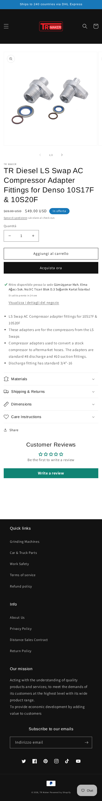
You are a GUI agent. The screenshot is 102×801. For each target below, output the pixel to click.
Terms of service (23, 575)
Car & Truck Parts (23, 552)
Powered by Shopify (60, 792)
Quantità (10, 226)
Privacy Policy (20, 628)
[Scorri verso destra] (61, 154)
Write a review (51, 473)
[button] (6, 26)
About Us (17, 617)
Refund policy (21, 586)
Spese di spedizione (15, 217)
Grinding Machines (24, 541)
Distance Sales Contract (29, 639)
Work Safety (19, 564)
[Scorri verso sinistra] (40, 154)
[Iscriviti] (86, 742)
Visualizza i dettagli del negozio (34, 302)
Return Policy (20, 651)
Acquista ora (51, 267)
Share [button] (14, 430)
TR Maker (44, 792)
